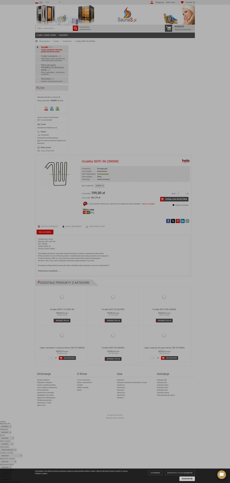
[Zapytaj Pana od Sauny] (221, 474)
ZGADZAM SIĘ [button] (187, 479)
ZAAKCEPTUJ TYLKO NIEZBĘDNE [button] (180, 473)
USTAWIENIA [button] (155, 473)
